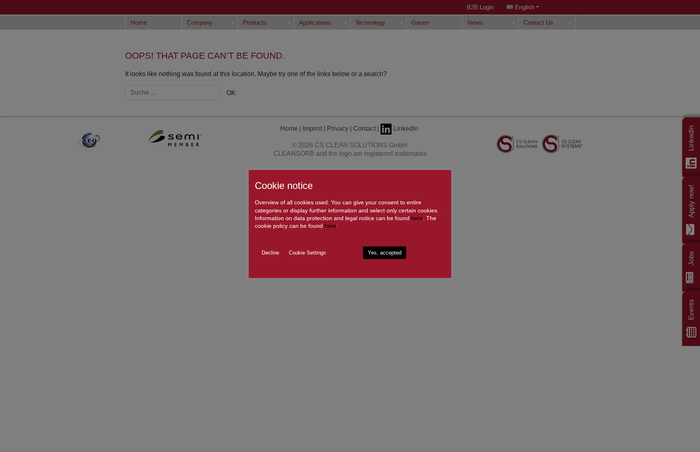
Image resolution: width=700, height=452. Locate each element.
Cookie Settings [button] (307, 253)
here (417, 218)
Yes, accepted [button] (384, 253)
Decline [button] (270, 253)
